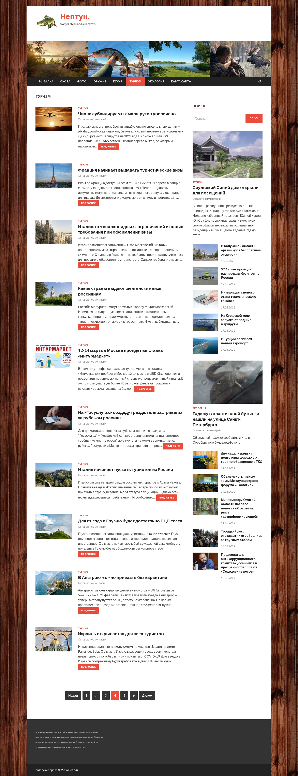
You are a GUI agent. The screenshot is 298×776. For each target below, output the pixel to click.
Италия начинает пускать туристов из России (125, 469)
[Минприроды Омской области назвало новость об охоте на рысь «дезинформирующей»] (205, 514)
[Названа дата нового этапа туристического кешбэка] (205, 306)
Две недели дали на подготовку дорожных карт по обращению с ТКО (241, 457)
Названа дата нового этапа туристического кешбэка (238, 296)
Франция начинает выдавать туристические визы (130, 169)
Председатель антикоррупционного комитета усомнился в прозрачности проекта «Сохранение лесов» (239, 563)
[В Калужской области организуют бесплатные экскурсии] (205, 260)
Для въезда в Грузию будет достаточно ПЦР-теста (130, 520)
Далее (147, 695)
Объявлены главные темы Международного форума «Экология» (239, 480)
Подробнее (108, 146)
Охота (65, 81)
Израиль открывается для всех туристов (121, 633)
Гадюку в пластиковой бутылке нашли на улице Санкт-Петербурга (226, 419)
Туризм (135, 81)
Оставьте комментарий (92, 119)
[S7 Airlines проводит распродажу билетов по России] (205, 283)
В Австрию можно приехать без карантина (122, 577)
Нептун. (75, 16)
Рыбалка (46, 81)
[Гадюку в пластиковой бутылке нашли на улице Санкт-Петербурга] (228, 404)
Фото (82, 81)
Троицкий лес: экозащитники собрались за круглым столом (241, 535)
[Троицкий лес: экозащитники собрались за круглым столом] (205, 545)
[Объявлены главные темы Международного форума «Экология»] (205, 490)
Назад (73, 695)
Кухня (117, 81)
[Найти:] (228, 118)
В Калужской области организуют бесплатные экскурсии (241, 250)
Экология (156, 81)
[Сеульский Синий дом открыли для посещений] (228, 178)
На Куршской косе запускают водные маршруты (236, 320)
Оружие (99, 81)
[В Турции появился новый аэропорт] (205, 353)
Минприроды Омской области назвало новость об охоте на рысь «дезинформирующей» (239, 508)
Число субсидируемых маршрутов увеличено (127, 113)
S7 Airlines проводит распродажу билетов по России (240, 273)
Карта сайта (181, 81)
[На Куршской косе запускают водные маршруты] (205, 330)
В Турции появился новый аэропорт (236, 341)
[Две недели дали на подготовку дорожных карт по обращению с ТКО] (205, 467)
